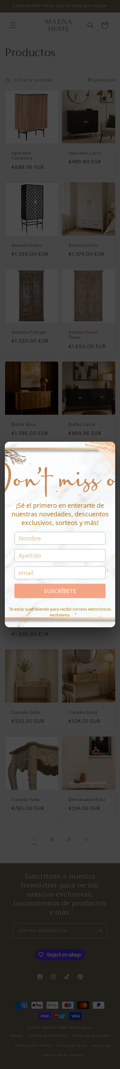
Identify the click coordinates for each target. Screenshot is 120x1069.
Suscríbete (60, 591)
